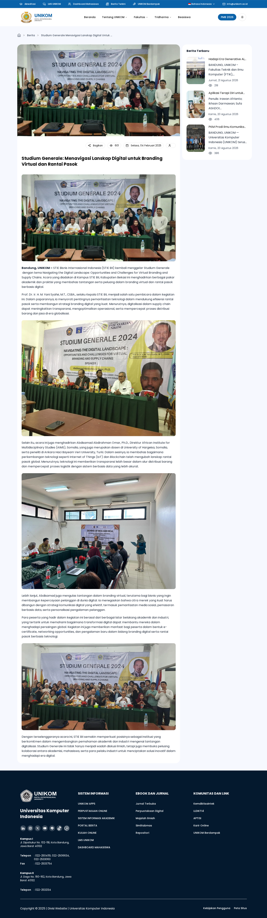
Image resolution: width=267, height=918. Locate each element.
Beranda (90, 17)
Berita (31, 35)
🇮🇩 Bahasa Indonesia (200, 3)
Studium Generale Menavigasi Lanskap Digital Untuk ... (76, 35)
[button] (95, 145)
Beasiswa (184, 17)
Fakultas (139, 17)
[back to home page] (19, 35)
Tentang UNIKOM (113, 17)
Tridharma (162, 17)
